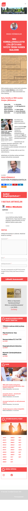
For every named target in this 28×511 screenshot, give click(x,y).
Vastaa (7, 226)
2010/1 (4, 454)
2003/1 (12, 449)
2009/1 (4, 462)
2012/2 (4, 445)
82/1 (20, 452)
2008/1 (12, 442)
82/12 (20, 449)
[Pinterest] (15, 185)
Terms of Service (19, 271)
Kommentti (4, 239)
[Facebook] (3, 185)
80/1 (20, 457)
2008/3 (12, 437)
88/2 (20, 440)
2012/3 (4, 442)
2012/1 (4, 447)
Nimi (3, 257)
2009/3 (4, 457)
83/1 (20, 447)
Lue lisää (5, 328)
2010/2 (4, 452)
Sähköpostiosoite (6, 263)
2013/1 (4, 440)
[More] (3, 187)
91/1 (12, 462)
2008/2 (12, 440)
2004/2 (12, 445)
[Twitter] (9, 185)
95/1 (12, 457)
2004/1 (12, 447)
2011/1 (4, 449)
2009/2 (4, 459)
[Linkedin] (20, 185)
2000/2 (12, 452)
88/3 (20, 437)
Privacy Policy (9, 271)
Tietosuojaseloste (19, 497)
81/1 (20, 454)
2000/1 (12, 454)
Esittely (14, 309)
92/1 (12, 459)
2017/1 (4, 437)
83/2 (20, 445)
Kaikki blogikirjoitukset (11, 195)
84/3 (20, 442)
